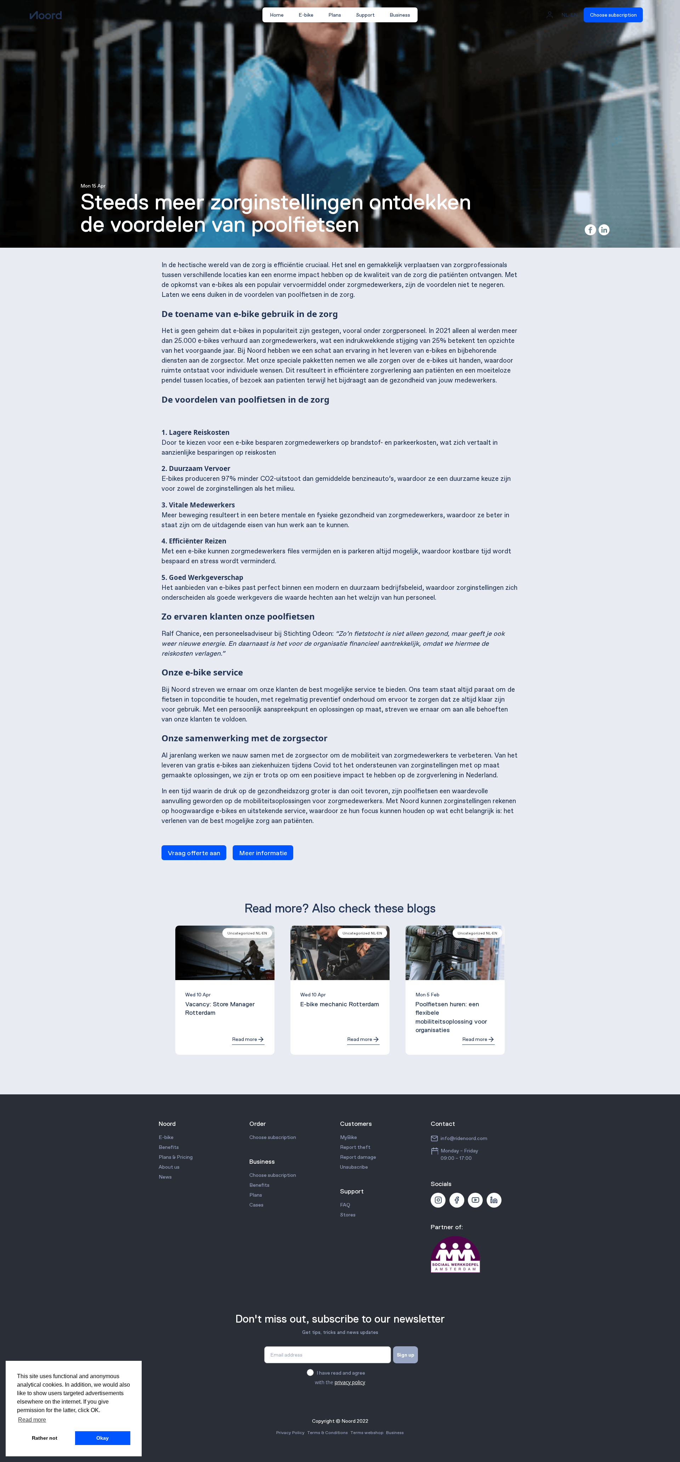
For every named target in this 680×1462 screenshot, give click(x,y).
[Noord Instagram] (438, 1200)
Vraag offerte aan (194, 852)
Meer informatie (263, 852)
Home (277, 15)
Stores (348, 1215)
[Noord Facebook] (456, 1200)
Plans (334, 15)
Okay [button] (102, 1438)
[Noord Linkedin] (494, 1200)
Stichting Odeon (307, 633)
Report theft (355, 1147)
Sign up (405, 1355)
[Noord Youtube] (475, 1200)
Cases (256, 1205)
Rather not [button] (44, 1438)
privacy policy (350, 1382)
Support (365, 15)
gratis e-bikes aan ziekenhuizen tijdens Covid (264, 765)
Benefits (169, 1147)
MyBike (348, 1137)
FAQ (345, 1205)
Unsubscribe (354, 1167)
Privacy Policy (290, 1432)
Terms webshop (367, 1432)
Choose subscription (613, 15)
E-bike (306, 15)
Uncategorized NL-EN (247, 933)
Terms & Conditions (327, 1432)
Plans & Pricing (176, 1157)
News (165, 1177)
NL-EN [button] (569, 15)
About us (169, 1167)
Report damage (358, 1157)
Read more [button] (32, 1420)
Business (400, 15)
